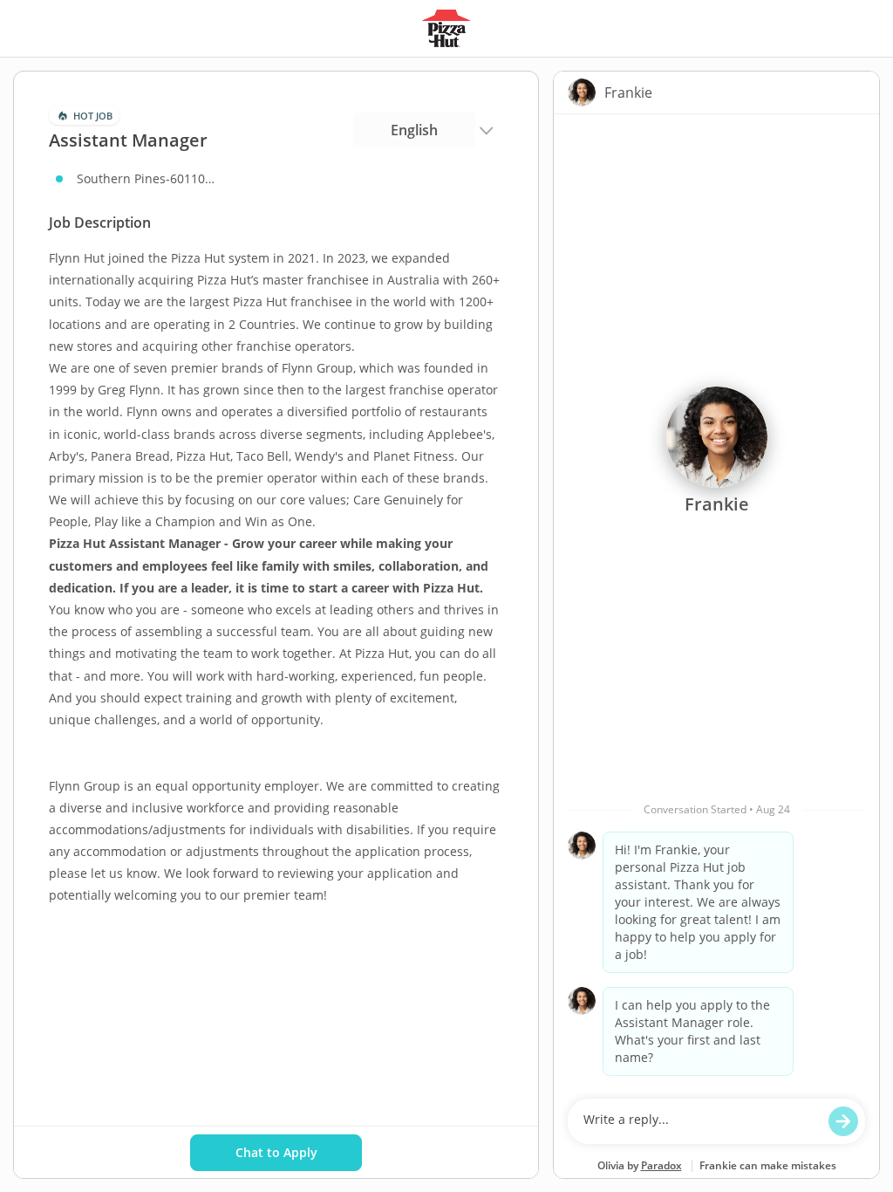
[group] (716, 602)
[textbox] (700, 1121)
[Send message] (843, 1121)
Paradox (661, 1165)
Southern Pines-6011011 (146, 178)
